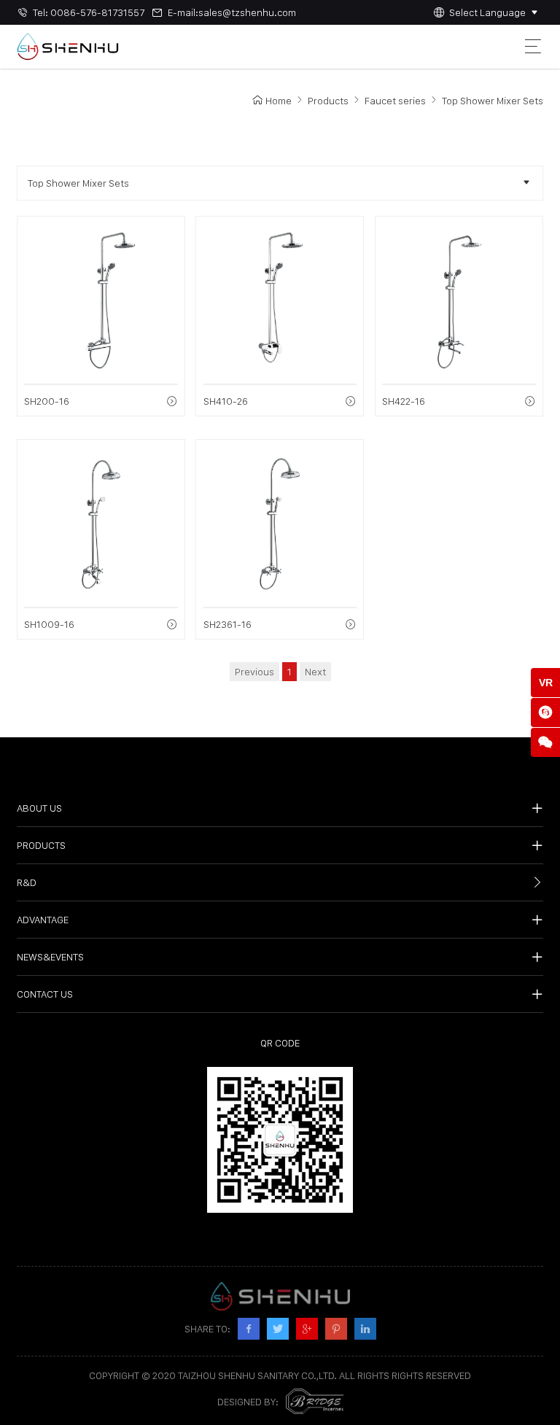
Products (328, 100)
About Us (39, 808)
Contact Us (45, 994)
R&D (26, 882)
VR (546, 682)
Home (278, 100)
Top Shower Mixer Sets (492, 100)
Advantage (43, 919)
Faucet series (395, 100)
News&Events (50, 957)
